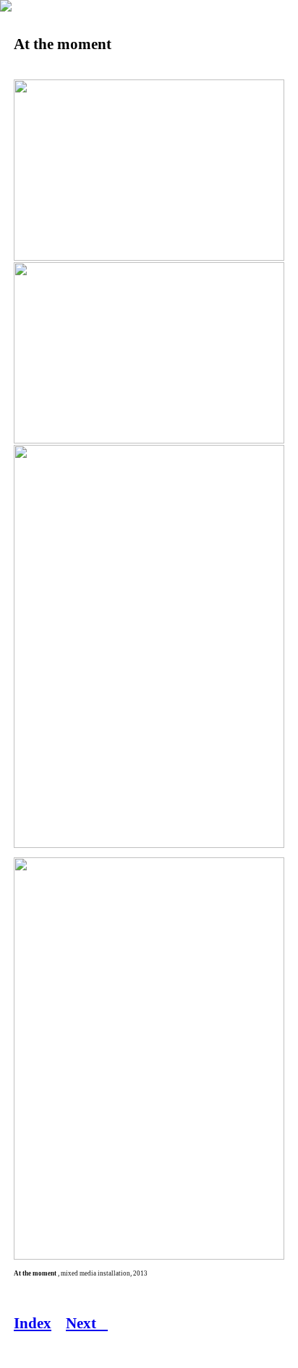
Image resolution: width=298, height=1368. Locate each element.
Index (32, 1323)
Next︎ (87, 1323)
